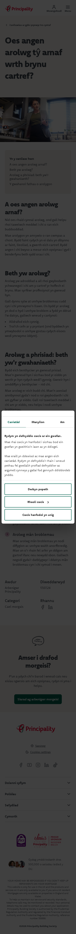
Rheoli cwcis (35, 502)
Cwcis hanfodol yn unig (38, 514)
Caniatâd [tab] (14, 422)
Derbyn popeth (38, 489)
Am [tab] (62, 422)
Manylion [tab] (38, 422)
